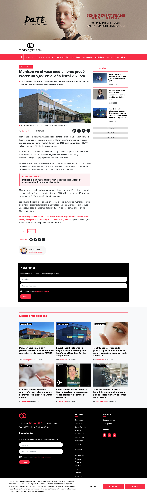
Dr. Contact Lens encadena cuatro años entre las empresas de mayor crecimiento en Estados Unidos (36, 393)
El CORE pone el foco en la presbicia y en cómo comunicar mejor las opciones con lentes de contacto (110, 351)
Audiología (99, 57)
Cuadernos (79, 466)
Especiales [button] (120, 57)
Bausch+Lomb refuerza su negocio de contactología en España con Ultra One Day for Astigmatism (118, 113)
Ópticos (78, 462)
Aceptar (135, 486)
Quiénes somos (109, 420)
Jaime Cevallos (28, 131)
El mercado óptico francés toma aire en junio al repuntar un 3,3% (117, 77)
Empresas (29, 57)
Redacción (63, 360)
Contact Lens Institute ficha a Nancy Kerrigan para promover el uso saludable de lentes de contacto (72, 393)
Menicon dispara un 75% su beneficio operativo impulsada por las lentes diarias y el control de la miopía (110, 393)
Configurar (91, 486)
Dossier (78, 473)
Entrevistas (79, 455)
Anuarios (78, 476)
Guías (77, 469)
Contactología (61, 57)
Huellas (110, 57)
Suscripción (107, 423)
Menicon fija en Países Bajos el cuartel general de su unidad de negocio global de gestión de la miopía (51, 180)
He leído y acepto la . (36, 291)
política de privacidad (42, 291)
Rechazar (113, 486)
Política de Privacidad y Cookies (33, 491)
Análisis (49, 57)
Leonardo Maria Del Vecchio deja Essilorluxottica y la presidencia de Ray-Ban (117, 94)
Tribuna (78, 459)
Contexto (40, 57)
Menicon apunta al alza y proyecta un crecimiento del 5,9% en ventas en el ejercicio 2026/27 (36, 350)
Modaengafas (27, 360)
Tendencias (88, 57)
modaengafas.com (36, 252)
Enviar (25, 296)
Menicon (31, 231)
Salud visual (75, 57)
